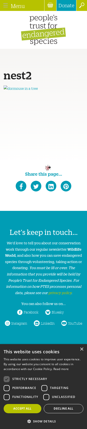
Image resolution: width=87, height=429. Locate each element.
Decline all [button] (63, 408)
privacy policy (59, 292)
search (81, 5)
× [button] (81, 349)
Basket (50, 5)
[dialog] (43, 386)
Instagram (19, 323)
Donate (66, 5)
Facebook (31, 312)
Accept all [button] (22, 408)
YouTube (75, 323)
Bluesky (58, 312)
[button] (43, 420)
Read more (61, 369)
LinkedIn (48, 323)
